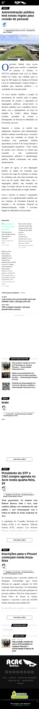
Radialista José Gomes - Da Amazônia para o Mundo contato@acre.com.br (18, 495)
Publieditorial (27, 680)
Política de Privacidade (27, 678)
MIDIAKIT (20, 683)
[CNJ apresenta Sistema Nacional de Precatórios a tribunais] (9, 227)
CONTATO (12, 678)
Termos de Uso (14, 680)
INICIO (4, 678)
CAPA (23, 293)
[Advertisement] (19, 335)
